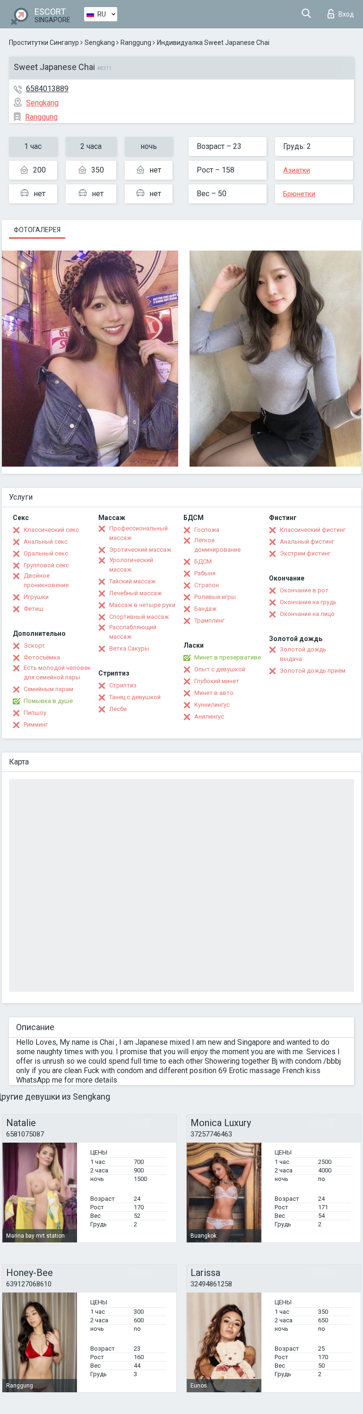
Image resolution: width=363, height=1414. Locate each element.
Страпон (206, 585)
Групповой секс (46, 565)
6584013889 (47, 88)
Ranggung (136, 42)
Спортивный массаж (139, 616)
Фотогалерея (37, 230)
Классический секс (51, 529)
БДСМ (203, 561)
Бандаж (205, 608)
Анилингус (209, 716)
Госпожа (206, 529)
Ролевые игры (215, 596)
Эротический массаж (140, 549)
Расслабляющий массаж (132, 632)
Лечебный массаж (135, 593)
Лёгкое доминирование (217, 545)
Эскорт (34, 645)
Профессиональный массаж (138, 533)
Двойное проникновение (46, 580)
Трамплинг (209, 620)
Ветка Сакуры (129, 648)
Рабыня (205, 573)
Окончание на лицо (307, 613)
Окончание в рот (304, 590)
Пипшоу (35, 712)
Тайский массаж (132, 581)
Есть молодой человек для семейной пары (57, 672)
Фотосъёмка (42, 657)
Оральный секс (46, 553)
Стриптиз (123, 685)
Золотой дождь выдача (303, 654)
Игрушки (36, 596)
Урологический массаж (131, 564)
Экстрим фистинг (305, 553)
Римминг (36, 724)
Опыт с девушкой (219, 669)
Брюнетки (299, 194)
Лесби (118, 708)
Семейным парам (48, 689)
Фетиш (33, 608)
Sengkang (100, 42)
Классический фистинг (313, 529)
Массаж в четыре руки (142, 604)
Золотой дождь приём (313, 670)
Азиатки (296, 170)
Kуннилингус (212, 704)
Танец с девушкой (135, 697)
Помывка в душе (48, 700)
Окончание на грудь (308, 602)
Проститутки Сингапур (44, 42)
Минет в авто (213, 692)
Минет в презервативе (227, 657)
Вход (346, 14)
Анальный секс (46, 541)
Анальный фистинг (307, 541)
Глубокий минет (216, 681)
